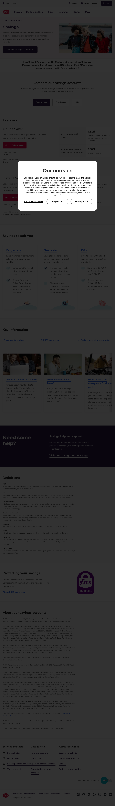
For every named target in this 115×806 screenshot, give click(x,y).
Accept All (81, 201)
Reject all (57, 201)
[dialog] (57, 186)
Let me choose (33, 201)
